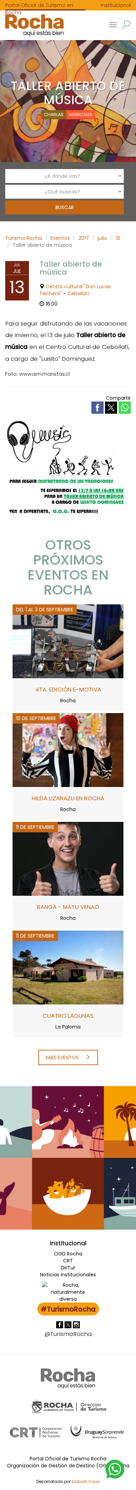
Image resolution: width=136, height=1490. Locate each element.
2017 (83, 238)
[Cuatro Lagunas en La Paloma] (68, 967)
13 (118, 238)
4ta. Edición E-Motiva (68, 689)
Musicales (80, 114)
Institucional (116, 5)
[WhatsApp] (115, 1468)
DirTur (68, 1267)
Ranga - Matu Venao (68, 907)
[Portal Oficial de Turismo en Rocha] (32, 25)
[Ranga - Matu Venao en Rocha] (68, 858)
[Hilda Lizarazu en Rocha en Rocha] (68, 749)
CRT (68, 1260)
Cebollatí (78, 293)
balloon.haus (86, 1481)
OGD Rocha (68, 1253)
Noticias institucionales (68, 1274)
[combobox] (64, 176)
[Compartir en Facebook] (98, 407)
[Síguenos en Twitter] (69, 1324)
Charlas (53, 114)
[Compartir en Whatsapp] (125, 408)
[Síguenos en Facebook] (60, 1324)
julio (102, 238)
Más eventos (63, 1057)
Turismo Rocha (23, 238)
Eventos (60, 238)
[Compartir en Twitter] (112, 407)
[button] (126, 24)
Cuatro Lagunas (68, 1015)
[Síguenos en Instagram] (76, 1324)
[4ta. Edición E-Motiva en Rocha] (68, 640)
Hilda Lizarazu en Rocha (68, 798)
